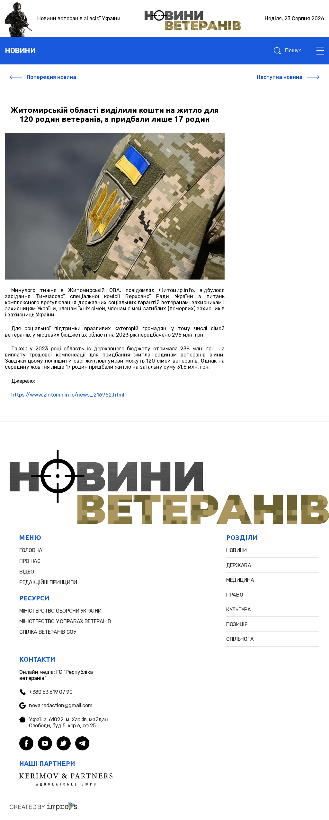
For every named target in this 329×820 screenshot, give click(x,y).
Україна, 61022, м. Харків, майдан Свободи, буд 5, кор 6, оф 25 (68, 722)
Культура (238, 610)
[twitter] (64, 744)
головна (30, 550)
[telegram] (82, 744)
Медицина (240, 580)
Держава (238, 565)
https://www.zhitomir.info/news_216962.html (67, 395)
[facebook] (26, 744)
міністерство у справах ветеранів (65, 621)
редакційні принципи (48, 582)
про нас (30, 561)
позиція (237, 624)
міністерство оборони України (60, 611)
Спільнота (240, 639)
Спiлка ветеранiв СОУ (47, 632)
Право (234, 595)
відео (26, 572)
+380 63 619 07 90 (51, 692)
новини (20, 50)
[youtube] (45, 744)
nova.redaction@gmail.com (60, 705)
